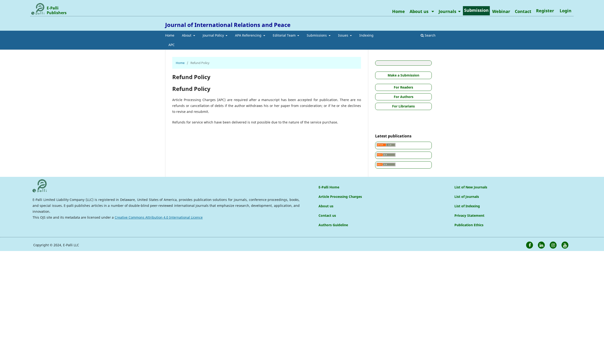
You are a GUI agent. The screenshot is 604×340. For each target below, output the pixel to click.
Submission (476, 10)
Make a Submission (403, 75)
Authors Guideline (333, 225)
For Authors (403, 96)
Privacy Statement (469, 215)
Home (169, 35)
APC (171, 44)
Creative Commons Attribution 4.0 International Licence (159, 217)
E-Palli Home (329, 187)
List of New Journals (470, 187)
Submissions (317, 35)
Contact (523, 11)
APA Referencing (248, 35)
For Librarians (403, 106)
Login (565, 10)
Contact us (327, 215)
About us (420, 11)
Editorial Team (285, 35)
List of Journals (466, 196)
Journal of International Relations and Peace (227, 25)
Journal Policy (214, 35)
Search (430, 35)
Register (545, 10)
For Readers (403, 87)
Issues (343, 35)
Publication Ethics (468, 225)
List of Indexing (467, 206)
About (187, 35)
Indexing (366, 35)
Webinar (501, 11)
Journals (447, 11)
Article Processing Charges (340, 196)
